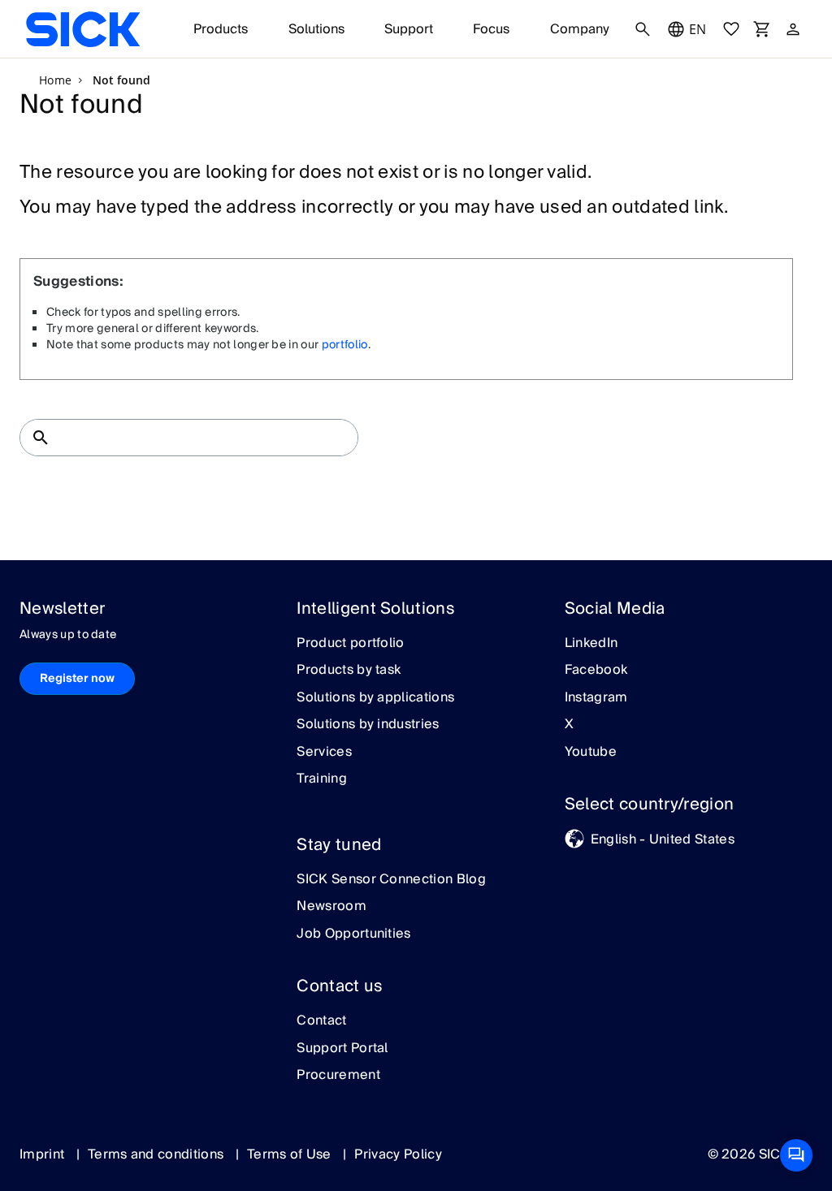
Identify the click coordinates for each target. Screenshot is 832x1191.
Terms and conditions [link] (158, 1154)
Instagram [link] (596, 698)
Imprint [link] (44, 1154)
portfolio (345, 345)
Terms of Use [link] (291, 1154)
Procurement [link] (338, 1075)
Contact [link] (321, 1021)
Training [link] (322, 779)
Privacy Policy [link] (397, 1154)
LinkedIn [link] (591, 643)
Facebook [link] (596, 670)
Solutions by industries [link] (368, 725)
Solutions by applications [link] (375, 698)
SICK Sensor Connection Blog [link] (391, 880)
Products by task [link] (349, 670)
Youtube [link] (591, 752)
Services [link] (324, 752)
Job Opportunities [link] (353, 934)
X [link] (569, 725)
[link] (83, 29)
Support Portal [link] (342, 1048)
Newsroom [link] (331, 906)
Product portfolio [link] (350, 643)
